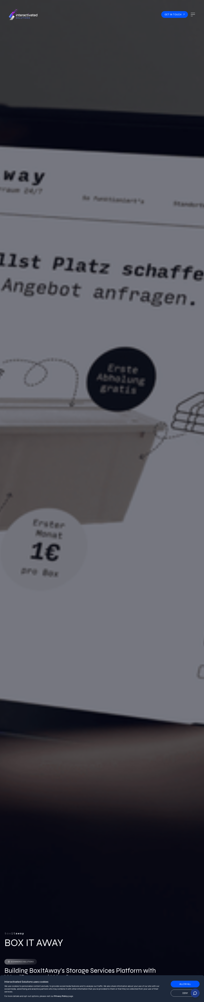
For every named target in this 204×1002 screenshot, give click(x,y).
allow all (185, 984)
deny (185, 993)
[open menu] (193, 14)
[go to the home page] (23, 14)
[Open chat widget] (195, 993)
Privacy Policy (61, 996)
